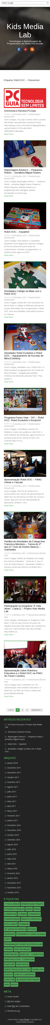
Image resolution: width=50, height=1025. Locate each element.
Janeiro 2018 (12, 763)
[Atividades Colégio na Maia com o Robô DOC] (25, 275)
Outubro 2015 (13, 892)
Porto (7, 939)
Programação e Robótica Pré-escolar (23, 944)
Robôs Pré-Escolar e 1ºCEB (17, 969)
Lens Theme (24, 1019)
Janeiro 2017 (12, 820)
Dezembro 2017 (14, 768)
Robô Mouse (22, 964)
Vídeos (14, 984)
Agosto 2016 (12, 844)
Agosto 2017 (12, 787)
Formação (24, 924)
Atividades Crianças (14, 909)
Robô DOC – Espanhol (16, 232)
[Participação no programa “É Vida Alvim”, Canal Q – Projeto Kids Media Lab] (25, 589)
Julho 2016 (11, 849)
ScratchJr (9, 979)
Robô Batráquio (22, 949)
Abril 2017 (11, 806)
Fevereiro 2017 (13, 815)
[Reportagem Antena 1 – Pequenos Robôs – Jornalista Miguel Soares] (25, 153)
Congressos (34, 914)
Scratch (8, 974)
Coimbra (22, 914)
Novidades (9, 934)
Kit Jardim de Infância (15, 929)
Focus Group (10, 924)
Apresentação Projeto (32, 904)
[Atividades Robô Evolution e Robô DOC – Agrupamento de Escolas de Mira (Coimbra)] (25, 336)
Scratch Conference (24, 974)
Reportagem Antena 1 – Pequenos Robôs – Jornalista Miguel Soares (23, 171)
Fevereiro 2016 (13, 873)
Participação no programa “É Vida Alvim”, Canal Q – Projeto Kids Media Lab (24, 609)
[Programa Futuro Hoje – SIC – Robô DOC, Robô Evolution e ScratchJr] (25, 401)
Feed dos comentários (18, 1006)
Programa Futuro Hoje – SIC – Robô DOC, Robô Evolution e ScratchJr (24, 419)
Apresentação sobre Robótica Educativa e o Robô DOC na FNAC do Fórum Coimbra (23, 673)
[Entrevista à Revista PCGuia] (25, 98)
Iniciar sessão (13, 996)
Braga (37, 909)
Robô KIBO (9, 964)
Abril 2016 (11, 863)
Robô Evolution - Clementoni (19, 959)
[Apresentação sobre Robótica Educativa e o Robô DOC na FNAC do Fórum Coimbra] (25, 654)
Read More (8, 134)
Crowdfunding (12, 919)
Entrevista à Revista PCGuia (20, 111)
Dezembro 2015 (14, 883)
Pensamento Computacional (31, 934)
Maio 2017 (11, 801)
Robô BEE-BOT (11, 954)
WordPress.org (13, 1011)
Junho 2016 (12, 854)
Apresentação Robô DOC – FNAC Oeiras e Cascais (23, 481)
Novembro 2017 (14, 772)
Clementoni (10, 914)
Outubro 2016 (13, 835)
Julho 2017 (11, 791)
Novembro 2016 (14, 830)
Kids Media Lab (25, 30)
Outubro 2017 (13, 777)
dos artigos (13, 1001)
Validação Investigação (27, 979)
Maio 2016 (11, 859)
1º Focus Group (11, 904)
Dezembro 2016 (14, 825)
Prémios (8, 949)
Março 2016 (12, 868)
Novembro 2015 (14, 887)
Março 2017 (12, 811)
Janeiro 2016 (12, 878)
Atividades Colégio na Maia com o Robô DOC (22, 292)
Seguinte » (36, 710)
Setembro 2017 (13, 782)
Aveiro (29, 909)
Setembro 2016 (13, 839)
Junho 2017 (12, 796)
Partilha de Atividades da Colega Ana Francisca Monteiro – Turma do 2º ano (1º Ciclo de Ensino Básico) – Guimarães (24, 545)
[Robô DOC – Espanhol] (25, 215)
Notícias (32, 929)
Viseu (6, 984)
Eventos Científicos (31, 919)
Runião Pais (37, 969)
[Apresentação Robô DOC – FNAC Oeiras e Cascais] (25, 463)
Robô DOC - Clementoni (31, 954)
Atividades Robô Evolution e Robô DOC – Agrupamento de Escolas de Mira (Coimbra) (23, 356)
